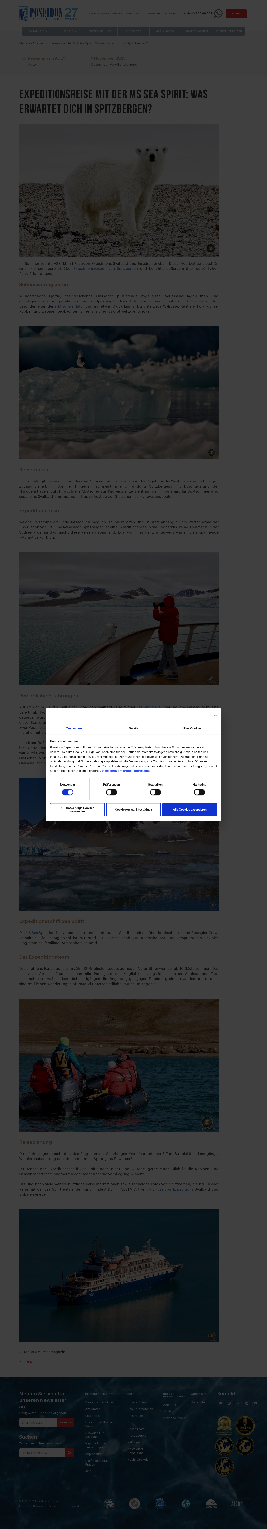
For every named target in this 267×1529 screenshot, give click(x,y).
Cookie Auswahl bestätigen (133, 809)
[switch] (111, 792)
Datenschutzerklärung (115, 770)
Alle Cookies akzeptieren (190, 809)
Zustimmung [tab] (75, 728)
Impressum (142, 770)
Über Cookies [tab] (192, 728)
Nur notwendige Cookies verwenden (77, 809)
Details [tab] (133, 728)
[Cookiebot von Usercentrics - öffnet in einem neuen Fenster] (200, 715)
